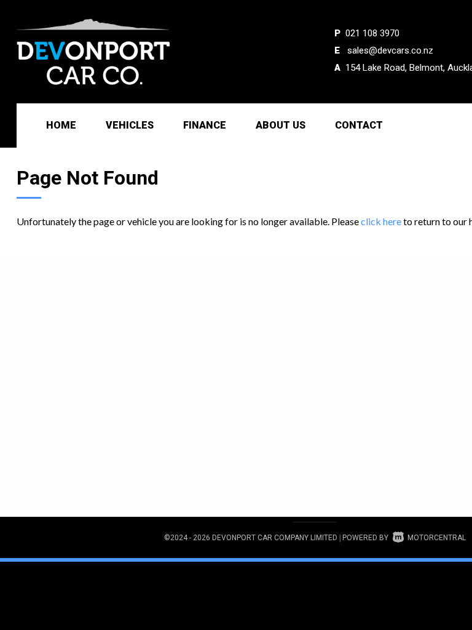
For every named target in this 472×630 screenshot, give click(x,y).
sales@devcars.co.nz (390, 50)
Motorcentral (436, 537)
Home (61, 125)
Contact (359, 125)
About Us (280, 125)
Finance (204, 125)
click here (381, 221)
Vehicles (130, 125)
